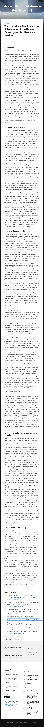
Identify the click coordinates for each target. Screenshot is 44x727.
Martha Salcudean (31, 654)
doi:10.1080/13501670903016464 (15, 606)
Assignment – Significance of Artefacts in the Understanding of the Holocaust (13, 674)
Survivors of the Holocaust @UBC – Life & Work (32, 652)
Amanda (29, 646)
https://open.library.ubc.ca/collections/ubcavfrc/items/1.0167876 (23, 613)
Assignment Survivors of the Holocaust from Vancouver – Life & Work (13, 686)
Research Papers (27, 683)
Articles (29, 651)
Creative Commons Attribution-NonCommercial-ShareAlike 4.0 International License (11, 704)
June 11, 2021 (30, 648)
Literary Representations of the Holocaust (22, 8)
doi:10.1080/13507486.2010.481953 (15, 633)
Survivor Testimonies (10, 690)
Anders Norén (34, 722)
